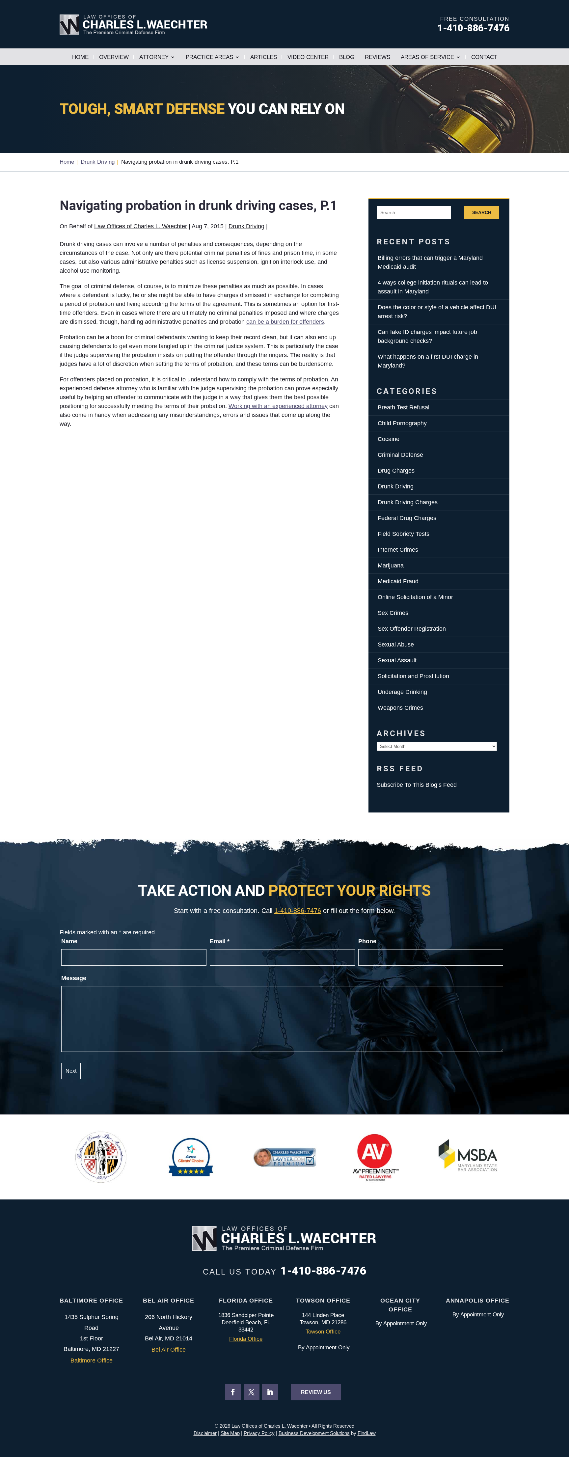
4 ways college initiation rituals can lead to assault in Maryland (433, 287)
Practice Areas (209, 57)
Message (73, 978)
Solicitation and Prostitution (413, 676)
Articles (263, 57)
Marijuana (391, 565)
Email (220, 941)
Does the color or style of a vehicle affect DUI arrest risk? (437, 311)
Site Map (230, 1433)
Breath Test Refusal (403, 407)
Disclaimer (205, 1433)
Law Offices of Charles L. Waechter (140, 226)
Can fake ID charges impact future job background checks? (427, 336)
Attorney (154, 57)
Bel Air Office (168, 1349)
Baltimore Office (91, 1360)
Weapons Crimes (400, 707)
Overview (114, 57)
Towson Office (323, 1332)
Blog (346, 57)
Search (481, 212)
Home (80, 57)
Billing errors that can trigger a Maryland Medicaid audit (430, 262)
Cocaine (388, 439)
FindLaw (367, 1433)
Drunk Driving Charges (408, 502)
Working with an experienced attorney (278, 406)
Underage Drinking (402, 692)
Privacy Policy (259, 1433)
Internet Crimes (398, 549)
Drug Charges (396, 470)
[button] (562, 1409)
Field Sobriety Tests (403, 534)
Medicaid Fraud (398, 581)
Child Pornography (402, 423)
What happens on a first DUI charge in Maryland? (428, 361)
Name (69, 941)
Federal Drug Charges (407, 518)
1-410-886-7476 (473, 28)
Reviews (377, 57)
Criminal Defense (400, 455)
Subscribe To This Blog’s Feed (417, 785)
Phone (367, 941)
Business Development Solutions (314, 1433)
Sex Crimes (393, 613)
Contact (484, 57)
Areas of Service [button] (427, 57)
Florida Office (245, 1339)
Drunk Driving (246, 226)
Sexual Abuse (396, 644)
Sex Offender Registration (412, 628)
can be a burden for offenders (285, 321)
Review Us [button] (316, 1392)
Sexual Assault (397, 660)
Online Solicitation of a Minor (415, 597)
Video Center (308, 57)
